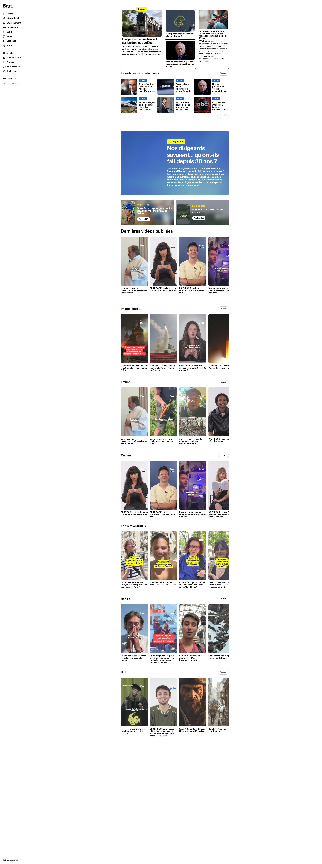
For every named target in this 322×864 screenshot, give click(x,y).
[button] (14, 860)
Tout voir (223, 73)
